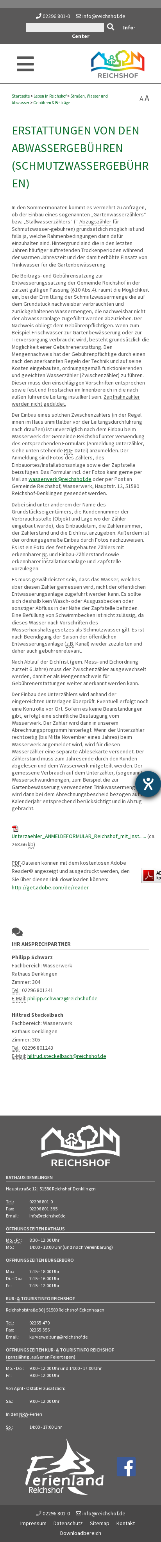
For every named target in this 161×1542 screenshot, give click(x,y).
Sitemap (99, 1523)
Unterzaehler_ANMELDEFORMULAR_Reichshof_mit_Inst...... (79, 836)
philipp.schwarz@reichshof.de (62, 998)
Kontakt (125, 1523)
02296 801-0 (56, 16)
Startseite (21, 96)
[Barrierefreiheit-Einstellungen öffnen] (148, 784)
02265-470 (39, 1323)
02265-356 (39, 1330)
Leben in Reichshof (50, 96)
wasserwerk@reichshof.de (60, 479)
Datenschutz (68, 1523)
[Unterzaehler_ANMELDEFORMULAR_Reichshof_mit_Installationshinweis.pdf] (16, 827)
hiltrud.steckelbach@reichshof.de (66, 1055)
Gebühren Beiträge (51, 102)
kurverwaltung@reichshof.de (58, 1337)
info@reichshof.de (103, 16)
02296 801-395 (43, 1209)
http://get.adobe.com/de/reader (50, 887)
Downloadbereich (80, 1533)
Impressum (33, 1523)
